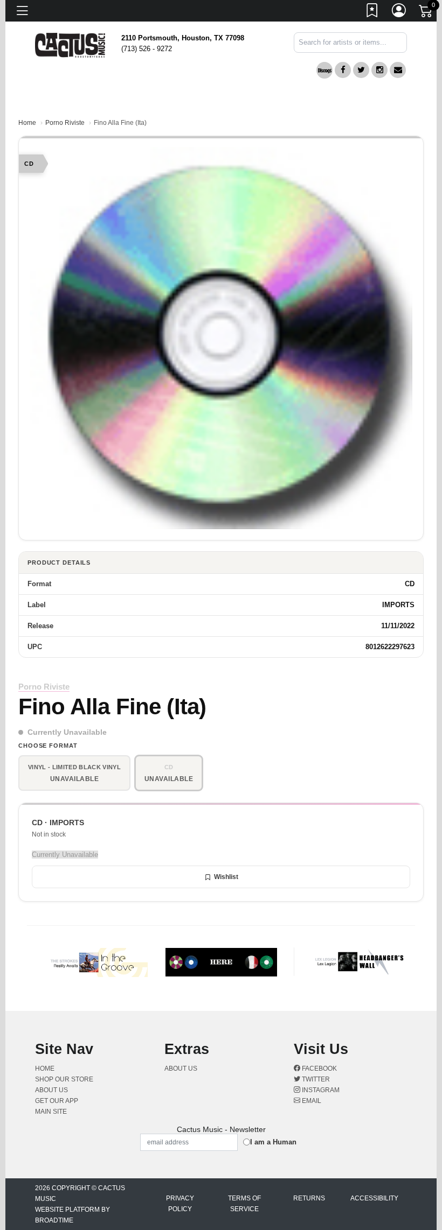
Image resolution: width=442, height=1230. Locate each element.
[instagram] (379, 70)
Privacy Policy (180, 1203)
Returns (309, 1198)
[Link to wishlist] (372, 12)
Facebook (318, 1068)
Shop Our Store (64, 1079)
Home (27, 122)
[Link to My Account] (399, 12)
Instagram (320, 1090)
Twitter (315, 1079)
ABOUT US (55, 1090)
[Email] (398, 70)
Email (310, 1101)
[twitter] (361, 70)
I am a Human (273, 1142)
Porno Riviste (65, 122)
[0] (426, 13)
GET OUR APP (56, 1101)
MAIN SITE (51, 1111)
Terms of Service (244, 1203)
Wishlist (226, 877)
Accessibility (374, 1198)
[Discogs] (324, 70)
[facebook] (343, 70)
